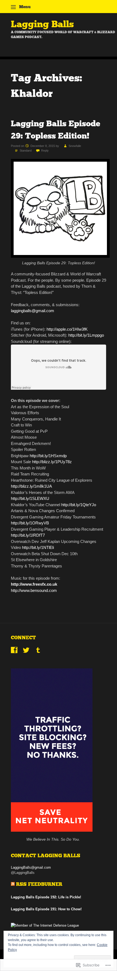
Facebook (14, 650)
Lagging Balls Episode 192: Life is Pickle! (46, 897)
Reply (45, 150)
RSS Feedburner (39, 884)
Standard (26, 150)
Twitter (26, 650)
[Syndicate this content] (13, 884)
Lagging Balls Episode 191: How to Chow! (46, 909)
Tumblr (38, 650)
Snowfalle (75, 146)
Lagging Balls (42, 24)
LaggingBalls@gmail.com (31, 867)
